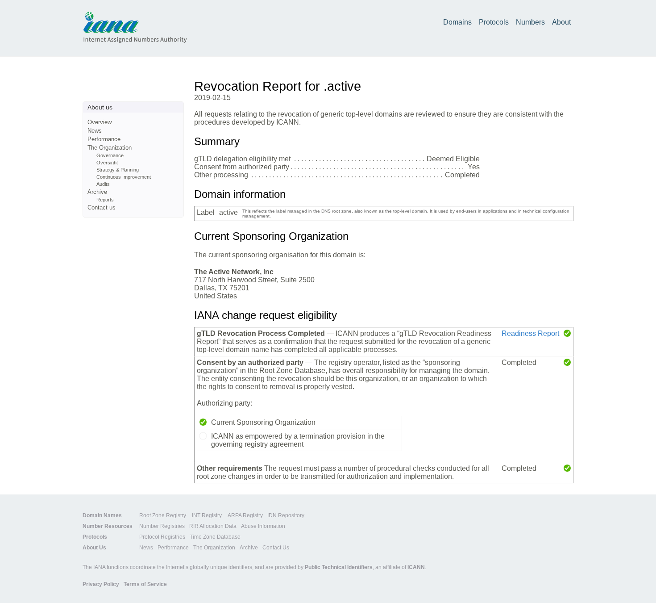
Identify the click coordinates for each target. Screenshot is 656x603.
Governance (110, 155)
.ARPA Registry (244, 515)
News (94, 130)
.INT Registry (206, 515)
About (561, 22)
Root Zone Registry (162, 515)
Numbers (530, 22)
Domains (457, 22)
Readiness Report (530, 333)
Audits (103, 184)
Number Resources (108, 526)
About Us (94, 547)
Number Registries (162, 526)
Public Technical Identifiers (339, 567)
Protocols (494, 22)
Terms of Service (145, 584)
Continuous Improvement (123, 177)
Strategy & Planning (117, 169)
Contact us (101, 207)
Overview (99, 122)
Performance (103, 139)
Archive (97, 191)
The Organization (109, 147)
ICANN (416, 567)
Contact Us (275, 547)
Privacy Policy (101, 584)
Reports (105, 199)
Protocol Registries (162, 537)
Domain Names (102, 515)
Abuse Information (263, 526)
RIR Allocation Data (213, 526)
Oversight (107, 162)
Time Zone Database (215, 537)
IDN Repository (285, 515)
